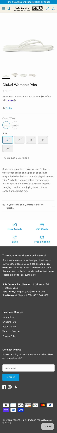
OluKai (9, 108)
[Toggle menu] (3, 8)
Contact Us (8, 317)
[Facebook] (4, 387)
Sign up (10, 377)
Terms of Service (10, 331)
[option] (28, 41)
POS (38, 420)
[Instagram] (10, 387)
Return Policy (9, 326)
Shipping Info (9, 322)
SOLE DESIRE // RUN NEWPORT (22, 420)
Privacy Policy (9, 336)
